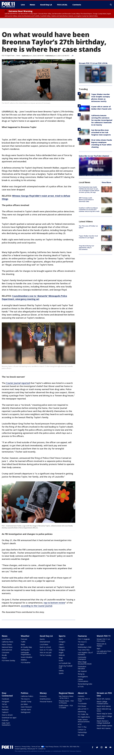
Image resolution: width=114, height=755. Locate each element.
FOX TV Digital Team (8, 56)
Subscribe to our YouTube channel (94, 156)
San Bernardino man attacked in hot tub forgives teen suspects (101, 132)
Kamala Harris (26, 710)
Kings (61, 658)
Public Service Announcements (84, 721)
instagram (101, 747)
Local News (84, 182)
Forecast (24, 639)
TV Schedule (82, 703)
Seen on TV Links (46, 650)
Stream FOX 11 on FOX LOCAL (103, 640)
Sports (62, 636)
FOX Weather (25, 662)
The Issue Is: (82, 642)
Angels (61, 652)
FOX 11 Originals (84, 639)
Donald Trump (26, 701)
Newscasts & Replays (101, 645)
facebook (92, 747)
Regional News (66, 693)
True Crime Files (84, 650)
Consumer (5, 652)
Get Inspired (82, 671)
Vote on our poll (45, 652)
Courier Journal (13, 383)
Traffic (23, 642)
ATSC (80, 724)
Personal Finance (46, 701)
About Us (82, 693)
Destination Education (82, 667)
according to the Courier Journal (36, 605)
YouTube (5, 707)
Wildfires (24, 660)
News (18, 56)
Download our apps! (9, 718)
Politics (4, 658)
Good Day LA (46, 636)
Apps (98, 648)
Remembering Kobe (85, 684)
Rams (61, 639)
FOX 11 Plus (82, 727)
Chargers (62, 642)
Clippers (61, 647)
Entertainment (7, 650)
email (110, 747)
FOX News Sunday (8, 660)
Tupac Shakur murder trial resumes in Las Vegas (88, 237)
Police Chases (7, 644)
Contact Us (82, 730)
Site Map (81, 735)
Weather (25, 636)
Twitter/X (5, 712)
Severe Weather (26, 657)
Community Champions (82, 658)
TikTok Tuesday (45, 655)
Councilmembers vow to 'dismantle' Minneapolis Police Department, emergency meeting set (34, 297)
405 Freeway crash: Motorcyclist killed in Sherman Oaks (86, 199)
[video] (106, 228)
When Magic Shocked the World (84, 663)
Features (82, 636)
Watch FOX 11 (103, 636)
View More (106, 182)
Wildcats (62, 655)
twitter (97, 747)
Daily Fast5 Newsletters (6, 724)
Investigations (83, 676)
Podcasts (5, 720)
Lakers (61, 644)
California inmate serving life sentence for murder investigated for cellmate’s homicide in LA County (101, 120)
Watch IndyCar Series (104, 714)
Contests (81, 696)
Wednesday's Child (84, 647)
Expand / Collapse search (111, 4)
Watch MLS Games (104, 728)
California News (7, 642)
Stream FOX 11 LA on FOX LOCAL (93, 63)
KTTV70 (80, 687)
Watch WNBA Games (104, 726)
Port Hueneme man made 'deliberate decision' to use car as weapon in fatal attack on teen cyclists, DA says (89, 189)
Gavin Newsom (26, 707)
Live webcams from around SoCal (104, 652)
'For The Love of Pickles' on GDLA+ (88, 227)
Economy (43, 696)
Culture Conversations (83, 680)
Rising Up (81, 674)
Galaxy (61, 670)
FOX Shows (82, 706)
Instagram (5, 701)
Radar (23, 644)
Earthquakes (25, 650)
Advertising (82, 712)
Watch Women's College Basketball (103, 722)
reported (25, 383)
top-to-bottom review (54, 602)
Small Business (45, 699)
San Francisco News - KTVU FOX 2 (66, 697)
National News (7, 647)
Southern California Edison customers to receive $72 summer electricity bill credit (89, 209)
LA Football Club (65, 663)
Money (43, 693)
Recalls (4, 655)
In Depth (81, 644)
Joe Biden (24, 704)
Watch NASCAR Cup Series (104, 710)
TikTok (4, 704)
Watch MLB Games (104, 706)
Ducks (61, 660)
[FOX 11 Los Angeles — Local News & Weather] (9, 4)
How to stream (7, 715)
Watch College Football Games (102, 702)
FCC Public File (83, 714)
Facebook (5, 699)
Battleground (25, 712)
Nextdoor (5, 710)
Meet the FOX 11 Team (84, 700)
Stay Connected (7, 694)
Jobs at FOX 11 (83, 709)
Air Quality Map (26, 647)
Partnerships (82, 732)
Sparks (61, 673)
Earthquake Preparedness (26, 653)
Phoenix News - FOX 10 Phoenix (66, 702)
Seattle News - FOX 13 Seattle (66, 706)
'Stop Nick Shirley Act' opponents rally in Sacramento (86, 247)
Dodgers (62, 650)
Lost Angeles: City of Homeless (85, 653)
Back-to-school (45, 647)
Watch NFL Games (103, 699)
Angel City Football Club (65, 667)
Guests (42, 639)
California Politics (27, 696)
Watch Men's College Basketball (104, 717)
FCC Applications (84, 717)
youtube (106, 747)
